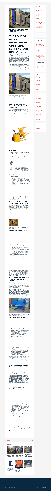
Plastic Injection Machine (39, 23)
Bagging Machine (38, 6)
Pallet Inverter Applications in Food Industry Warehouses (10, 455)
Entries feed (37, 127)
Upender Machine (38, 30)
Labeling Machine (38, 15)
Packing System (38, 18)
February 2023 (38, 84)
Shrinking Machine (38, 114)
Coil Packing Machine (38, 9)
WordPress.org (38, 129)
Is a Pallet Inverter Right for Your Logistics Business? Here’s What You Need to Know (40, 56)
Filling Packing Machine (39, 10)
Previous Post (7, 440)
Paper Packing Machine (39, 22)
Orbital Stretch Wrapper (39, 106)
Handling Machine (38, 102)
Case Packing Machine (39, 7)
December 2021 (38, 89)
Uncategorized (38, 118)
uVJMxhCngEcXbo (38, 66)
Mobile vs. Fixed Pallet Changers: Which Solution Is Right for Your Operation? (40, 49)
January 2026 (37, 76)
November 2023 (38, 80)
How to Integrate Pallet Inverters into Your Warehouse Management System (19, 455)
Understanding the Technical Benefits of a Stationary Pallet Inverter (40, 45)
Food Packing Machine (39, 11)
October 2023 (38, 81)
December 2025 (38, 77)
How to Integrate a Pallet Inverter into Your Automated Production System (40, 52)
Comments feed (38, 128)
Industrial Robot (38, 14)
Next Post (32, 440)
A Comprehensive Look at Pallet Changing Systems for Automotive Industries (10, 469)
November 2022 (38, 88)
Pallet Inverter (8, 457)
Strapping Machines (38, 26)
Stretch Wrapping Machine (39, 27)
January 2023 (37, 85)
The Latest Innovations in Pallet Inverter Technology (28, 468)
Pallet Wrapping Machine (39, 110)
